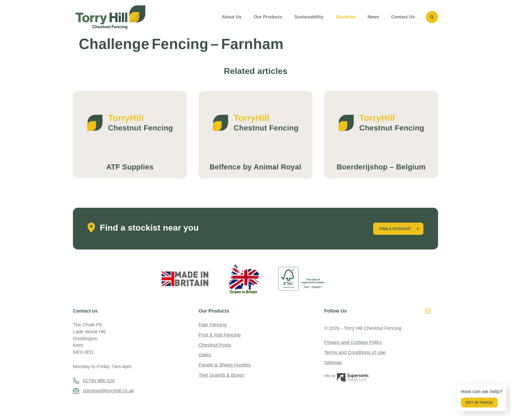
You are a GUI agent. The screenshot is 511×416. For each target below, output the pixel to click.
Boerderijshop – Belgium (381, 167)
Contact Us (403, 16)
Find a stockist (395, 229)
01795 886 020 (99, 380)
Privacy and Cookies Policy (353, 342)
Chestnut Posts (215, 345)
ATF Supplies (130, 167)
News (373, 16)
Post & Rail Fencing (220, 335)
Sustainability (308, 16)
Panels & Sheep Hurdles (225, 365)
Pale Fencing (212, 324)
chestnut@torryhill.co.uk (108, 390)
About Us (231, 16)
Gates (205, 354)
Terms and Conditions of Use (355, 352)
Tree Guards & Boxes (221, 375)
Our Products (268, 16)
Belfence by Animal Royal (255, 167)
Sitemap (333, 362)
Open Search (432, 17)
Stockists (345, 16)
